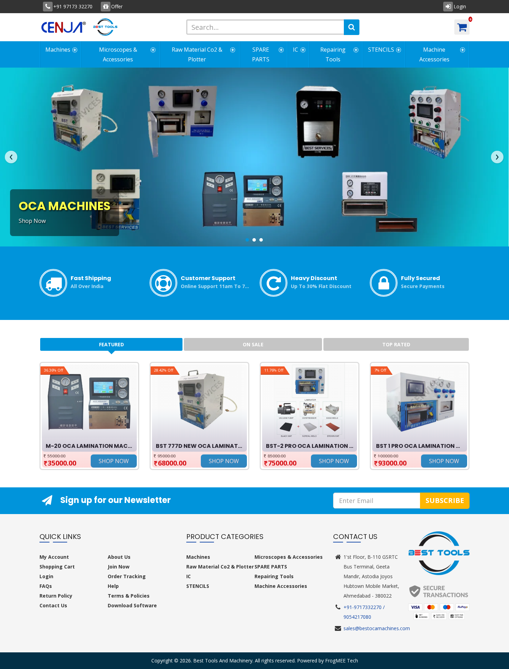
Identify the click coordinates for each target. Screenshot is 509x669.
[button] (247, 239)
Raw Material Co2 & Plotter (197, 54)
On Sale (253, 344)
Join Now (119, 566)
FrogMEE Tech (341, 660)
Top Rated (396, 344)
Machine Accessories (434, 54)
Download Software (132, 605)
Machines (57, 49)
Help (113, 586)
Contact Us (53, 605)
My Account (54, 557)
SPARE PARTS (260, 54)
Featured (111, 344)
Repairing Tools (333, 54)
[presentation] (11, 157)
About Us (119, 557)
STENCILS (381, 49)
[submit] (351, 27)
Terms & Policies (129, 595)
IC (295, 49)
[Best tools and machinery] (107, 27)
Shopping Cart (57, 566)
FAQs (45, 586)
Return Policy (55, 595)
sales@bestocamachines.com (376, 628)
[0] (462, 27)
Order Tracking (127, 576)
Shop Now (32, 221)
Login (46, 576)
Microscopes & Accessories (118, 54)
